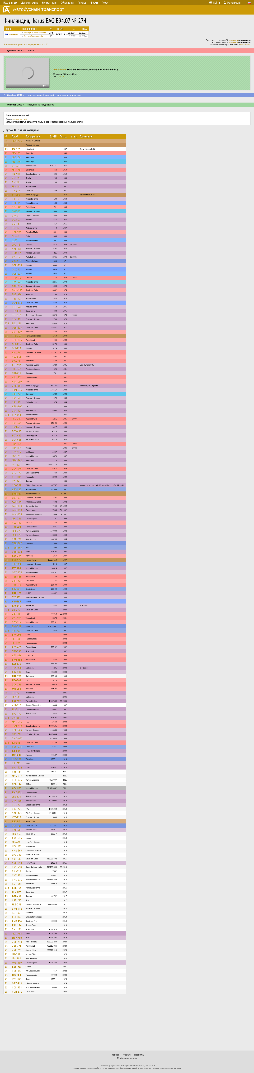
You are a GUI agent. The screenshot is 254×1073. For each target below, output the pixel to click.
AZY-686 (17, 655)
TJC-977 (16, 315)
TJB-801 (16, 311)
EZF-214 (16, 622)
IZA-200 (16, 958)
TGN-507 (17, 543)
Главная (115, 1054)
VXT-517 (17, 858)
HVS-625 (17, 423)
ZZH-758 (16, 684)
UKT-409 (17, 331)
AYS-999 (16, 618)
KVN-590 (17, 867)
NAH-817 (17, 493)
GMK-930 (17, 879)
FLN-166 (16, 834)
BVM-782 (17, 908)
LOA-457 (16, 896)
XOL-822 (17, 917)
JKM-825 (16, 892)
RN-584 (16, 174)
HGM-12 (16, 253)
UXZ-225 (17, 809)
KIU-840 (16, 605)
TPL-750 (16, 336)
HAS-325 (17, 282)
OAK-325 (17, 286)
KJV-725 (16, 452)
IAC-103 (16, 456)
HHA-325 (17, 319)
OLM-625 (17, 302)
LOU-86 (16, 244)
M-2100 (16, 157)
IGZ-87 (16, 228)
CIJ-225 (16, 609)
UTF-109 (16, 593)
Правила (139, 1054)
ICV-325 (16, 149)
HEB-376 (17, 306)
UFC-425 (16, 473)
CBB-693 (17, 497)
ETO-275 (17, 780)
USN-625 (17, 410)
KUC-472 (17, 971)
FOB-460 (17, 962)
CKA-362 (17, 846)
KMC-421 (17, 805)
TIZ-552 (16, 597)
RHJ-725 (16, 373)
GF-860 (16, 194)
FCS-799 (16, 419)
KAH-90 (16, 829)
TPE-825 (17, 340)
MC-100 (16, 153)
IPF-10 (15, 199)
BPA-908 (16, 634)
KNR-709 (16, 888)
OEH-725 (17, 265)
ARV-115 (16, 261)
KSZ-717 (17, 900)
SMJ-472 (16, 713)
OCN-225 (17, 273)
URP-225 (17, 394)
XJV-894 (16, 414)
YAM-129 (17, 506)
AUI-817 (16, 705)
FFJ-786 (16, 639)
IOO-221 (16, 759)
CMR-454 (17, 921)
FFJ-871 (16, 643)
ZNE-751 (17, 950)
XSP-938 (17, 883)
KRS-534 (17, 771)
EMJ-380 (16, 854)
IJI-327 (16, 692)
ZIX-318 (16, 614)
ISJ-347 (16, 954)
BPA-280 (17, 800)
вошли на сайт (19, 119)
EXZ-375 (16, 663)
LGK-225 (16, 531)
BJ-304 (16, 165)
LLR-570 (16, 796)
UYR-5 (15, 215)
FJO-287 (16, 701)
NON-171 (17, 991)
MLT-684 (16, 755)
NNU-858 (17, 863)
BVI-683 (16, 717)
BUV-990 (17, 668)
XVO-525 (17, 838)
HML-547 (17, 352)
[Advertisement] (127, 1024)
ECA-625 (16, 431)
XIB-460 (16, 589)
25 (6, 140)
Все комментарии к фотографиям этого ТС (26, 44)
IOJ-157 (16, 912)
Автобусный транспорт (38, 9)
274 (7, 323)
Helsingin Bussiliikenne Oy (35, 33)
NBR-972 (16, 560)
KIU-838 (16, 585)
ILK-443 (16, 821)
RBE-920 (17, 294)
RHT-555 (17, 369)
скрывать (233, 40)
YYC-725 (16, 817)
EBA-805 (17, 443)
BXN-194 (16, 925)
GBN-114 (17, 551)
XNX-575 (17, 875)
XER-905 (16, 365)
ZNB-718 (17, 941)
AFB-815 (17, 477)
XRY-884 (16, 672)
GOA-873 (16, 788)
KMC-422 (17, 792)
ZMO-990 (17, 738)
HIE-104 (16, 564)
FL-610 (16, 186)
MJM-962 (17, 460)
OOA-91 (16, 219)
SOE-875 (17, 813)
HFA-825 (16, 489)
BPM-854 (17, 659)
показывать (245, 45)
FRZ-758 (16, 904)
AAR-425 (17, 248)
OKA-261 (17, 360)
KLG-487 (16, 522)
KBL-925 (16, 232)
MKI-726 (16, 518)
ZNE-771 (16, 946)
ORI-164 (16, 688)
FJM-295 (16, 651)
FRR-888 (16, 975)
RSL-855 (16, 871)
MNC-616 (17, 722)
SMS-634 (17, 767)
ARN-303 (17, 377)
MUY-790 (17, 933)
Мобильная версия (127, 1058)
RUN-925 (17, 966)
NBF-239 (17, 539)
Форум (127, 1054)
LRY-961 (16, 697)
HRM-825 (17, 390)
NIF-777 (16, 763)
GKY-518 (17, 825)
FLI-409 (16, 842)
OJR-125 (16, 344)
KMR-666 (17, 850)
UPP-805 (17, 385)
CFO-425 (16, 647)
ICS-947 (16, 481)
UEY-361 (16, 680)
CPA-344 (16, 784)
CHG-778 (17, 734)
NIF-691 (16, 630)
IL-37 (15, 240)
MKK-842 (17, 775)
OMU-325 (17, 290)
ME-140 (16, 161)
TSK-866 (16, 576)
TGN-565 (17, 547)
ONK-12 (16, 211)
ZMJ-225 (17, 929)
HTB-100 (17, 406)
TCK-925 (17, 207)
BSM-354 (17, 726)
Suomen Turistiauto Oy (33, 36)
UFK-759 (16, 485)
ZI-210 (16, 182)
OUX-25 (16, 269)
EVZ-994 (16, 568)
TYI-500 (16, 526)
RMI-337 (16, 626)
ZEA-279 (17, 468)
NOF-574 (17, 987)
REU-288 (17, 323)
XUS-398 (17, 746)
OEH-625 (17, 327)
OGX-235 (17, 572)
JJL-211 (16, 709)
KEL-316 (16, 356)
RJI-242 (16, 742)
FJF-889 (16, 751)
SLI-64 (15, 236)
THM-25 (16, 277)
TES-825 (17, 298)
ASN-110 (17, 381)
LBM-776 (17, 140)
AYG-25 (16, 257)
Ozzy (61, 76)
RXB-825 (17, 979)
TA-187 (16, 190)
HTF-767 (16, 676)
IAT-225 (16, 464)
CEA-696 (16, 601)
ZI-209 (16, 178)
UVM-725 (17, 427)
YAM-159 (17, 502)
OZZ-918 (17, 983)
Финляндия (13, 34)
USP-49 (16, 223)
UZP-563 (17, 730)
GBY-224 (16, 556)
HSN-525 (17, 398)
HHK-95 (16, 203)
